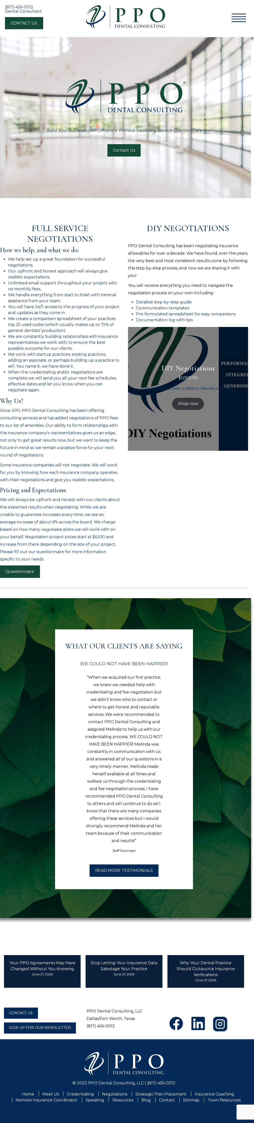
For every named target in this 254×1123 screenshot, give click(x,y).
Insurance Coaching (214, 1094)
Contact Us (124, 150)
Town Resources (224, 1100)
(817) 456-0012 (19, 7)
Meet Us (50, 1094)
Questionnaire (20, 571)
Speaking (95, 1100)
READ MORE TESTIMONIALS (124, 870)
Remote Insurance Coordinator (46, 1100)
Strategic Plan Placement (161, 1094)
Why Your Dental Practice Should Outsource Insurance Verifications (206, 969)
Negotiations (114, 1094)
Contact (167, 1100)
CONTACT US (24, 23)
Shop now (188, 403)
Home (28, 1094)
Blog (146, 1100)
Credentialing (80, 1094)
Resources (122, 1100)
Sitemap (191, 1100)
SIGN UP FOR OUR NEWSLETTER (40, 1027)
